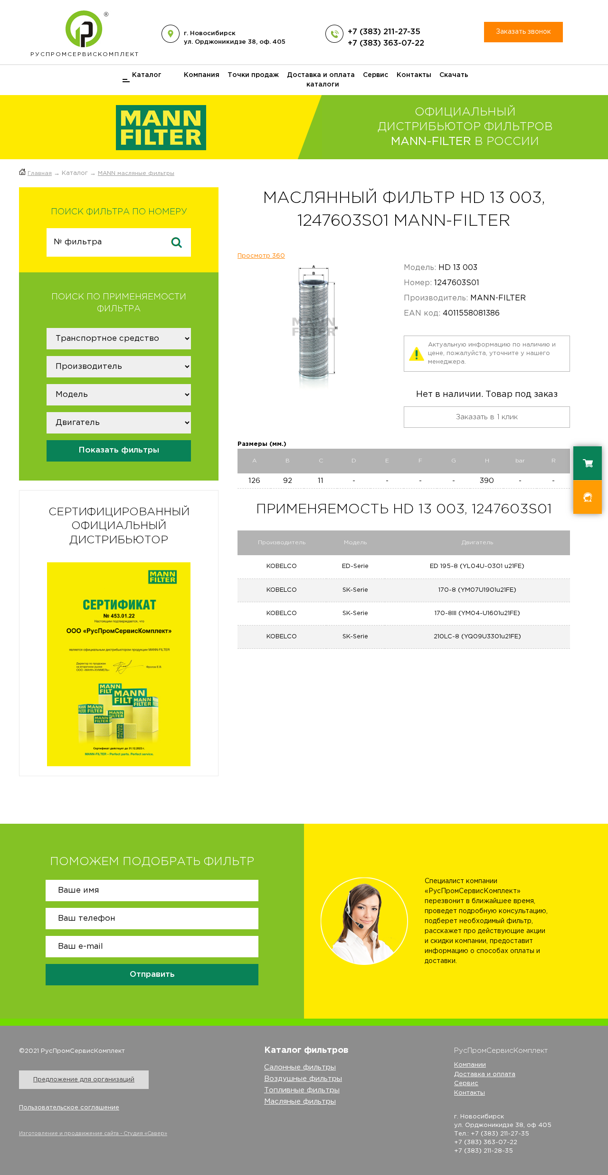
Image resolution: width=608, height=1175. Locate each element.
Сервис (375, 75)
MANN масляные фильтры (136, 173)
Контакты (414, 75)
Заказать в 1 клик (487, 417)
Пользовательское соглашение (69, 1107)
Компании (470, 1065)
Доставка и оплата (321, 75)
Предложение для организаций (83, 1079)
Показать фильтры (118, 450)
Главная (40, 173)
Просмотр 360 (261, 256)
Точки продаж (253, 75)
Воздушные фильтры (303, 1079)
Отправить (152, 974)
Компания (201, 75)
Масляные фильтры (300, 1101)
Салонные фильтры (300, 1067)
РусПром (84, 54)
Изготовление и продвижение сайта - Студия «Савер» (93, 1133)
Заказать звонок (523, 32)
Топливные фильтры (302, 1090)
